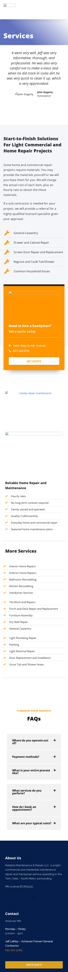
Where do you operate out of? (30, 741)
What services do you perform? (26, 792)
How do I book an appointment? (24, 808)
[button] (61, 10)
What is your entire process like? (31, 771)
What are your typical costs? (31, 823)
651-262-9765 (13, 950)
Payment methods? (25, 757)
